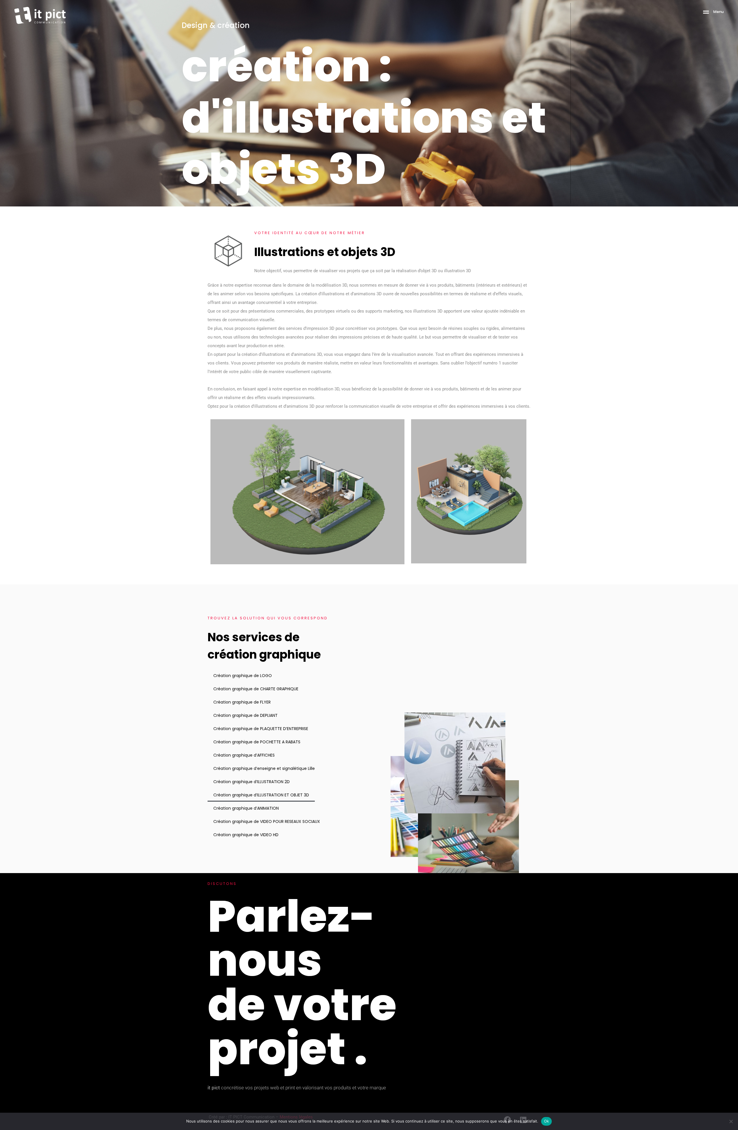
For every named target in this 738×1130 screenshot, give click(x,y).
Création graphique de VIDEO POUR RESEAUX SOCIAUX (266, 821)
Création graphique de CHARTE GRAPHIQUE (255, 689)
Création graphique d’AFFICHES (244, 755)
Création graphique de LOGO (242, 675)
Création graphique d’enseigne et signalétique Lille (264, 768)
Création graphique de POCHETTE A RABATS (256, 742)
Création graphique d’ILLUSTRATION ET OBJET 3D (261, 795)
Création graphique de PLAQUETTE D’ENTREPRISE (260, 729)
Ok (546, 1121)
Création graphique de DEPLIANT (245, 715)
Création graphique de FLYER (242, 702)
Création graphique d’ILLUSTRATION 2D (251, 782)
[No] (731, 1121)
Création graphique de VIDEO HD (245, 835)
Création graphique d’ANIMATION (246, 808)
